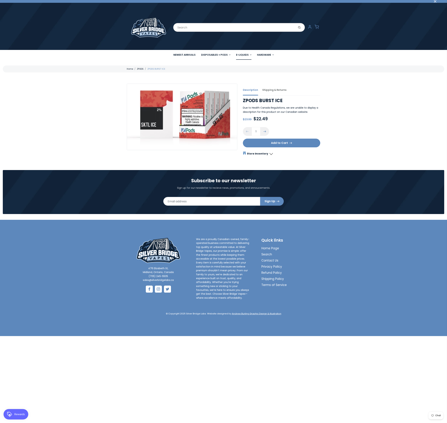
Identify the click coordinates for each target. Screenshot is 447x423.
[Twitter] (167, 289)
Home (130, 68)
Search (266, 254)
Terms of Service (274, 285)
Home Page (270, 248)
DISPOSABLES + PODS (214, 55)
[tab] (252, 90)
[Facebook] (149, 289)
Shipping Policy (272, 279)
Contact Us (269, 260)
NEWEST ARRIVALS (184, 55)
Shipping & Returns (274, 90)
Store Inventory (257, 153)
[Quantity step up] (264, 131)
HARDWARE (264, 55)
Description (250, 90)
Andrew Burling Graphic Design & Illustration (256, 313)
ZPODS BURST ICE (156, 68)
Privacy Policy (271, 266)
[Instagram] (158, 289)
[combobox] (234, 27)
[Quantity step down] (247, 131)
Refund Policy (271, 273)
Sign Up (270, 201)
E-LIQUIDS (242, 55)
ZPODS (140, 68)
